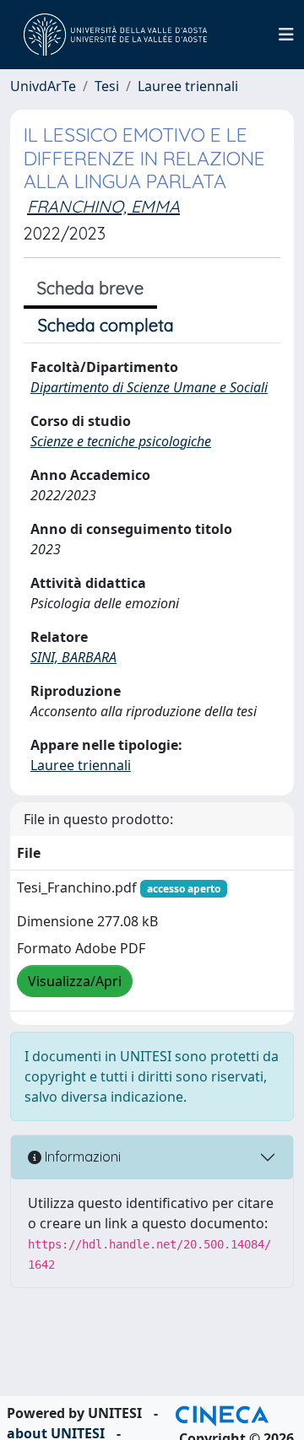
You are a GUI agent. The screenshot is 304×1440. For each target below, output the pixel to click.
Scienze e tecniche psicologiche (120, 441)
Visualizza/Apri (75, 981)
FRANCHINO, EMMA (103, 206)
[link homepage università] (115, 34)
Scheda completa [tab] (106, 325)
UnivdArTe (43, 86)
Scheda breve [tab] (90, 288)
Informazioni (81, 1156)
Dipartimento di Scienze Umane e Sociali (149, 387)
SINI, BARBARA (73, 657)
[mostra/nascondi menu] (286, 34)
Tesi (107, 86)
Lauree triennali (188, 86)
